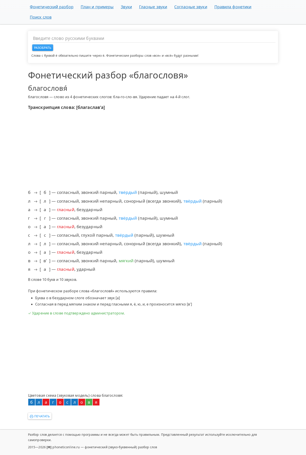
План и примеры (97, 6)
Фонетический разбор (51, 6)
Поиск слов (41, 17)
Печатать (41, 416)
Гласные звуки (153, 6)
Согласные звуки (190, 6)
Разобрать (42, 48)
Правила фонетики (233, 6)
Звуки (126, 6)
